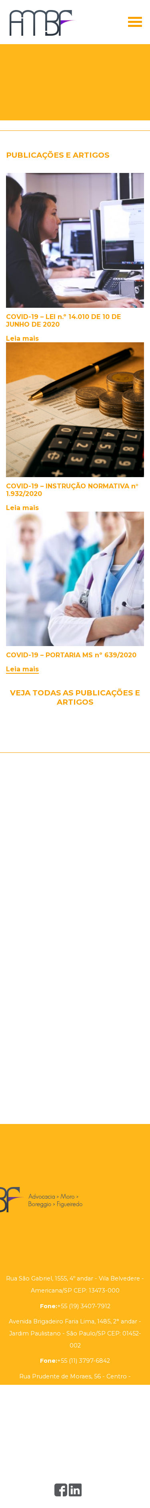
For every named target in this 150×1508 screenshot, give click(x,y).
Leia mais (22, 338)
